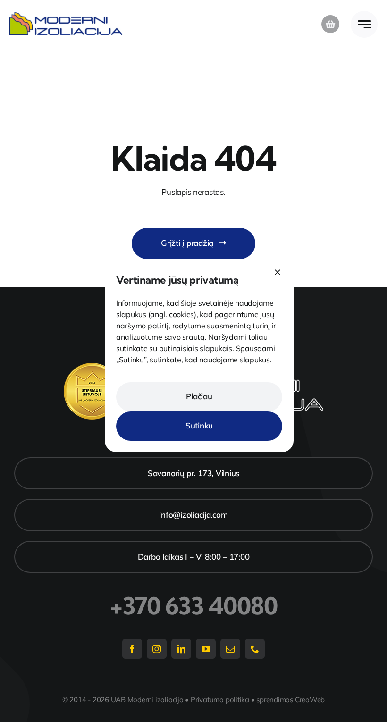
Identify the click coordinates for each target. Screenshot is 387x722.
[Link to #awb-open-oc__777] (364, 24)
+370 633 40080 (194, 606)
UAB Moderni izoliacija (147, 699)
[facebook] (132, 649)
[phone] (255, 649)
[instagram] (157, 649)
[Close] (277, 272)
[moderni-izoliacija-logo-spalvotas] (66, 16)
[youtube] (206, 649)
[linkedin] (181, 649)
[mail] (230, 649)
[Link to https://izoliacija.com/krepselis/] (330, 24)
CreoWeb (310, 699)
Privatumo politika (220, 699)
